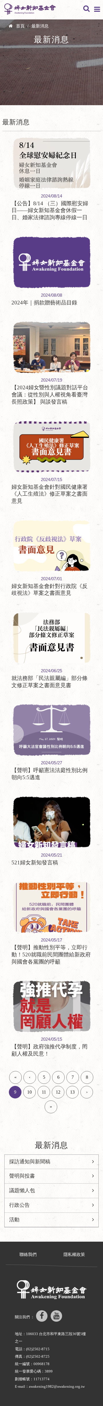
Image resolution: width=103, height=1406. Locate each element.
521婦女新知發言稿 (34, 862)
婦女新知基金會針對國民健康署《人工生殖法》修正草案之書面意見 (49, 494)
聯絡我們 (28, 1254)
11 (44, 1092)
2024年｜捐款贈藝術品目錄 (44, 303)
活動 (14, 1219)
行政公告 (19, 1205)
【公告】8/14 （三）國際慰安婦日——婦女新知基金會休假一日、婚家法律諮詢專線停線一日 (49, 210)
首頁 (20, 26)
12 (58, 1092)
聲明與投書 (22, 1176)
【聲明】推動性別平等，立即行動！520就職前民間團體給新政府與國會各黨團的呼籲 (51, 954)
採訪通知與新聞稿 (29, 1161)
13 (72, 1092)
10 (29, 1092)
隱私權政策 (74, 1254)
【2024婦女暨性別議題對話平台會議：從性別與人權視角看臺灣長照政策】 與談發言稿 (49, 394)
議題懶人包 (22, 1190)
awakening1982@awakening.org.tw (57, 1386)
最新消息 (40, 26)
